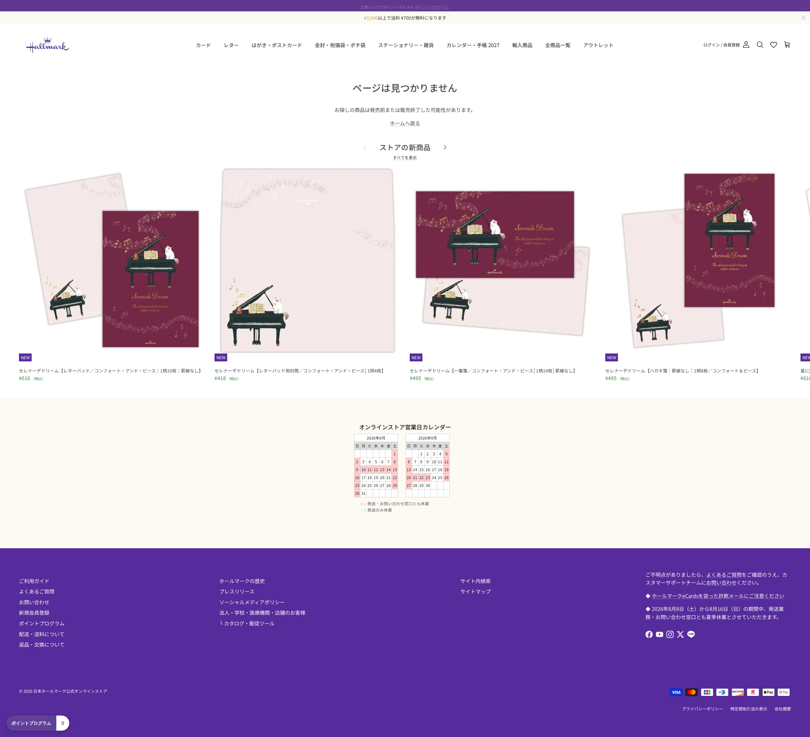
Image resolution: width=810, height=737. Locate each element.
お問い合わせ (34, 602)
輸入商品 (522, 45)
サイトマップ (475, 591)
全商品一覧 (557, 45)
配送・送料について (42, 634)
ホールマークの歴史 (242, 581)
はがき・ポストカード (277, 45)
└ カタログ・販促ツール (247, 623)
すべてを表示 (405, 157)
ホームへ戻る (405, 123)
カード (203, 45)
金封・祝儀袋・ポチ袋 (340, 45)
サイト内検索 (475, 581)
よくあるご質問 (36, 591)
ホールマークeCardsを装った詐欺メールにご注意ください (718, 595)
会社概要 (783, 709)
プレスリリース (236, 591)
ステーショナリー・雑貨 (406, 45)
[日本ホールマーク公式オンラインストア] (47, 44)
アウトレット (598, 45)
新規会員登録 (34, 612)
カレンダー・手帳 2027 (473, 45)
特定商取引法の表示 (748, 709)
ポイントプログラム (432, 5)
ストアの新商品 (405, 147)
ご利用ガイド (34, 581)
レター (231, 45)
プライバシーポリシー (702, 709)
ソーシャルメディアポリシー (252, 602)
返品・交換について (42, 644)
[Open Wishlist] (773, 44)
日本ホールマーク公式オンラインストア (70, 691)
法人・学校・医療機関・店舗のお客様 (262, 612)
